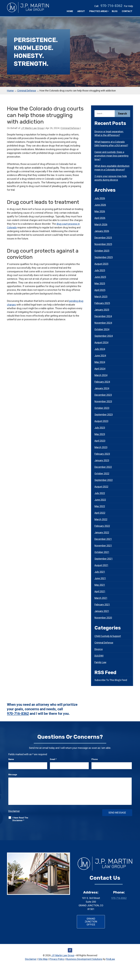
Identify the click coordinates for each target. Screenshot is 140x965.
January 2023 (101, 460)
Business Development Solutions (84, 959)
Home (70, 11)
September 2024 (103, 335)
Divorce (98, 649)
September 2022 (103, 480)
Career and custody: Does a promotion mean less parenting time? (111, 156)
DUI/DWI (98, 655)
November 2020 (103, 617)
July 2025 (99, 270)
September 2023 (103, 414)
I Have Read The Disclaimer (20, 819)
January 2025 (101, 309)
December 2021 (103, 539)
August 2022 (101, 486)
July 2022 (99, 493)
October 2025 (101, 250)
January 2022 (101, 532)
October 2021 (101, 552)
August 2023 (101, 421)
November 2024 (103, 322)
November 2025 (103, 244)
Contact (127, 11)
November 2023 (103, 401)
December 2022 (103, 467)
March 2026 (100, 224)
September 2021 (103, 558)
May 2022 (99, 506)
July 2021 (99, 571)
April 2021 (99, 591)
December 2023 (103, 394)
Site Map (43, 959)
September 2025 (103, 257)
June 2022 (100, 499)
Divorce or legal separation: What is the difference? (109, 133)
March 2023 (100, 447)
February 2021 (102, 604)
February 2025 (102, 303)
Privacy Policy (57, 959)
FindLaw (110, 959)
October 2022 (101, 473)
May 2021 (99, 584)
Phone (94, 759)
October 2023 (101, 408)
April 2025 (99, 290)
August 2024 (101, 342)
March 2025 (100, 296)
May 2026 (99, 211)
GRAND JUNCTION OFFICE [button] (91, 921)
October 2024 (101, 329)
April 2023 (99, 440)
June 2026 (100, 204)
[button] (137, 945)
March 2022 (100, 519)
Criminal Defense (70, 128)
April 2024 (99, 368)
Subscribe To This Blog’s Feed (110, 680)
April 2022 (99, 512)
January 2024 (101, 388)
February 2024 (102, 381)
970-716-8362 (111, 6)
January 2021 (101, 611)
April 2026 (99, 218)
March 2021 (100, 598)
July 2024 (99, 349)
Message (12, 774)
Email (53, 759)
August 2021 (101, 565)
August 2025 (101, 263)
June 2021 (100, 578)
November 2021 (103, 545)
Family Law (100, 662)
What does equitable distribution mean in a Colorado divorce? (111, 167)
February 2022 (102, 525)
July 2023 (99, 427)
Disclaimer (14, 811)
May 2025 (99, 283)
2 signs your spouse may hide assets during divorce (110, 178)
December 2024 (103, 316)
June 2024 (100, 355)
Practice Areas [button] (98, 11)
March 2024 (100, 375)
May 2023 (99, 434)
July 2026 (99, 198)
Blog (114, 11)
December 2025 (103, 237)
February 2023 (102, 453)
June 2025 (100, 276)
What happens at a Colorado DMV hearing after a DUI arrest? (111, 143)
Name (11, 759)
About (81, 11)
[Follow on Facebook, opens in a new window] (70, 950)
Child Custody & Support (107, 636)
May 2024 (99, 362)
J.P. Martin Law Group (32, 128)
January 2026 (101, 231)
